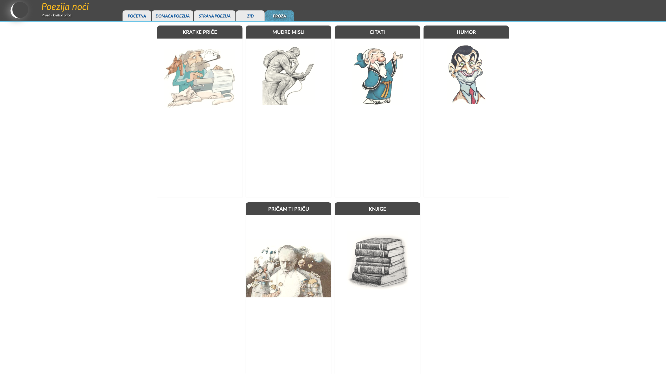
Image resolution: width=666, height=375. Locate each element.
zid (250, 16)
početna (137, 16)
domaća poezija (173, 16)
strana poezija (214, 16)
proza (279, 16)
